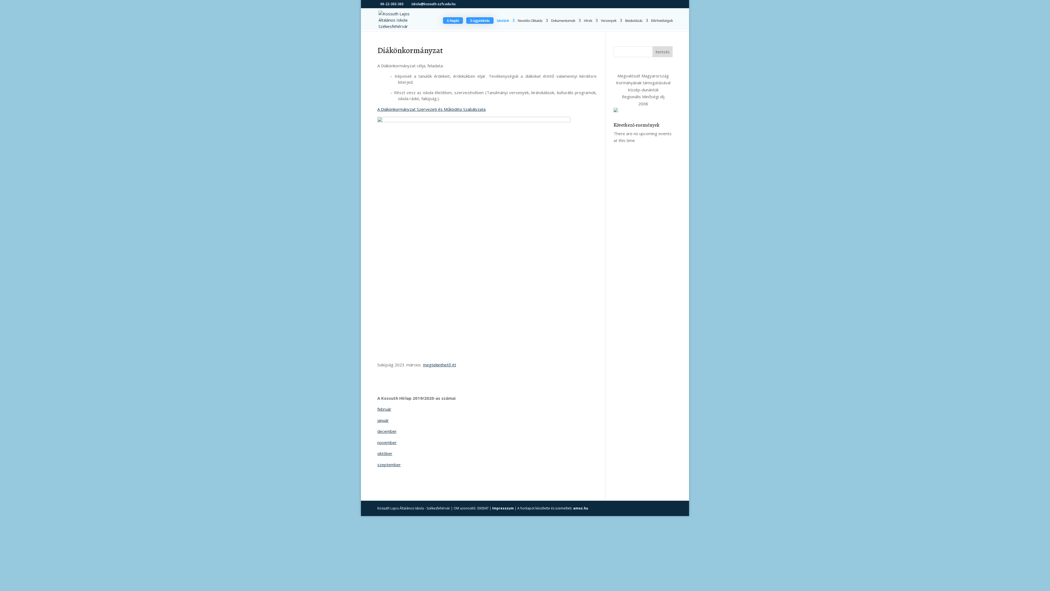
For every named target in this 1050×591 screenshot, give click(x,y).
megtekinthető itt (439, 364)
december (387, 431)
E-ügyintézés (479, 20)
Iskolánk (503, 21)
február (384, 409)
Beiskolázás (633, 21)
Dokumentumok (563, 21)
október (384, 453)
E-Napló (453, 20)
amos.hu (580, 508)
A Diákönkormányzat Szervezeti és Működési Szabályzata (431, 109)
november (387, 442)
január (383, 420)
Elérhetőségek (662, 21)
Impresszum (503, 508)
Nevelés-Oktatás (530, 21)
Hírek (588, 21)
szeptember (389, 464)
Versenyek (608, 21)
